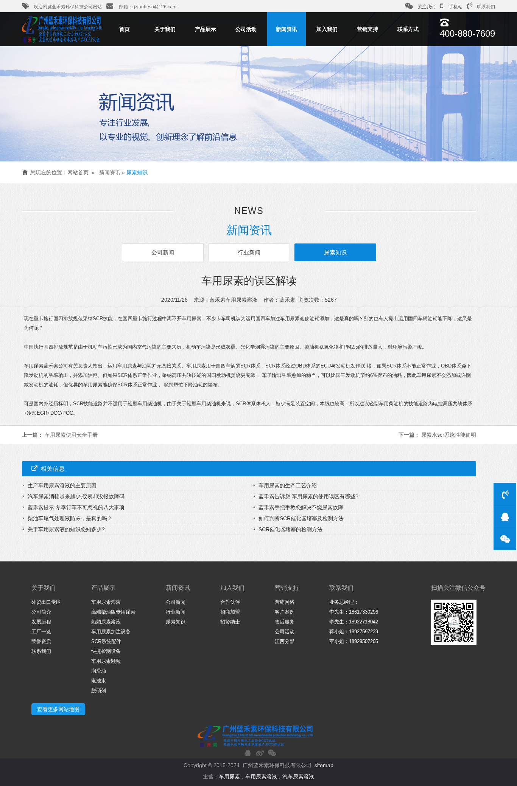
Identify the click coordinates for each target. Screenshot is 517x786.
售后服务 (284, 622)
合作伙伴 (230, 602)
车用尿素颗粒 (106, 661)
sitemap (324, 765)
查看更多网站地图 (58, 709)
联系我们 (486, 6)
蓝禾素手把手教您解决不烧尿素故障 (300, 507)
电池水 (98, 681)
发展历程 (41, 622)
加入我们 (327, 29)
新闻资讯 (286, 29)
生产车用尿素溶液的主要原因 (62, 485)
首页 (124, 29)
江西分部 (284, 641)
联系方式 (408, 29)
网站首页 (78, 172)
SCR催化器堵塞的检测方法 (290, 529)
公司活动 (246, 29)
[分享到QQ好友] (247, 753)
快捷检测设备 (106, 651)
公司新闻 (162, 252)
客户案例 (284, 612)
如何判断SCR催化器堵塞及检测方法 (301, 518)
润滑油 (98, 671)
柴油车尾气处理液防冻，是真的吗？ (70, 518)
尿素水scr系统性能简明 (448, 435)
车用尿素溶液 (106, 602)
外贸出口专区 (46, 602)
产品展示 (205, 29)
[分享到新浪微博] (259, 753)
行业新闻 (249, 252)
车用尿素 (191, 318)
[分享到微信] (272, 753)
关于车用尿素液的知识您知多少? (66, 529)
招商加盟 (230, 612)
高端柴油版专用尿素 (113, 612)
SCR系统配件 (106, 641)
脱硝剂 (98, 690)
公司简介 (41, 612)
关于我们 (165, 29)
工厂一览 (41, 631)
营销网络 (284, 602)
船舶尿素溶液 (106, 622)
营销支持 (367, 29)
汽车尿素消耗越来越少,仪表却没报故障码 (76, 496)
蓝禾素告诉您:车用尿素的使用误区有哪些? (308, 496)
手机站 (455, 6)
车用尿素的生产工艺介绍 (287, 485)
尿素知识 (137, 172)
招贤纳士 (230, 622)
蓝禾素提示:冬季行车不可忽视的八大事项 (76, 507)
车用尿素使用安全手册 (71, 435)
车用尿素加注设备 (111, 631)
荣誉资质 (41, 641)
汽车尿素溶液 (298, 777)
